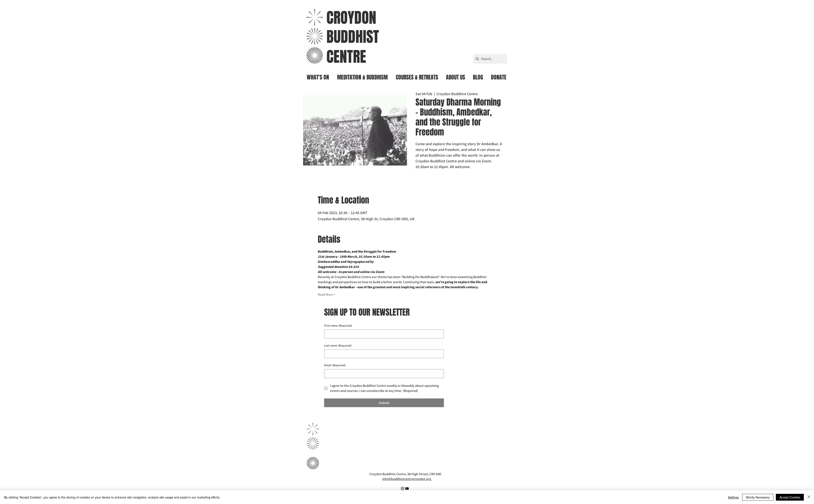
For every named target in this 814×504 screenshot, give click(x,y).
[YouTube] (407, 488)
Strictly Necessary (758, 497)
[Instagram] (402, 488)
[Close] (808, 497)
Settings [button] (733, 497)
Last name (337, 345)
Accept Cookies (789, 497)
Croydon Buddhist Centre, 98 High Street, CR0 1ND (405, 474)
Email (335, 365)
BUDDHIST (352, 37)
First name (338, 325)
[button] (362, 75)
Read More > (326, 294)
